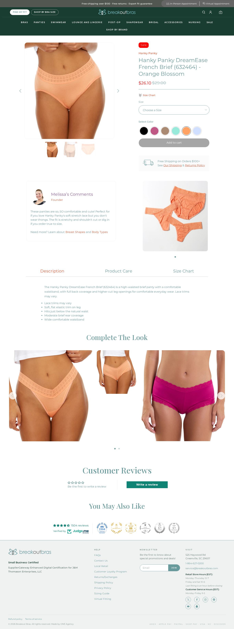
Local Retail (101, 566)
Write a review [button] (147, 484)
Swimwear (58, 22)
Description (52, 271)
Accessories (173, 22)
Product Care (118, 271)
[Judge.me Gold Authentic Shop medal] (116, 528)
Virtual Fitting (102, 598)
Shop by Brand (117, 29)
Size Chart (183, 271)
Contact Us (101, 560)
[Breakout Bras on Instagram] (205, 599)
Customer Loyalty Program (110, 571)
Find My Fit (20, 12)
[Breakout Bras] (117, 12)
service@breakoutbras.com (202, 568)
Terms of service (33, 619)
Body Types (100, 232)
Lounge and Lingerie (87, 22)
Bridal (154, 22)
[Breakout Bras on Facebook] (197, 599)
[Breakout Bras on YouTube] (188, 606)
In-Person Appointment (183, 3)
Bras (24, 22)
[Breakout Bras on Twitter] (188, 599)
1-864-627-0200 (195, 563)
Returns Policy (195, 165)
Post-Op (114, 22)
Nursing (195, 22)
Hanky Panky (148, 53)
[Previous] (20, 91)
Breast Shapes (75, 232)
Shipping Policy (103, 582)
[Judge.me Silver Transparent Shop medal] (145, 528)
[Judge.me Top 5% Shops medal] (159, 528)
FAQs (97, 555)
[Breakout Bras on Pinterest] (214, 599)
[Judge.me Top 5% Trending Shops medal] (174, 528)
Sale (210, 22)
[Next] (118, 91)
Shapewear (134, 22)
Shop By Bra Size (45, 12)
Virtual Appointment (217, 3)
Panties (39, 22)
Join (174, 568)
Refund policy (15, 619)
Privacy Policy (102, 588)
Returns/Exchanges (105, 577)
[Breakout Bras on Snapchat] (197, 606)
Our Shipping (172, 165)
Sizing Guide (101, 593)
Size (141, 102)
